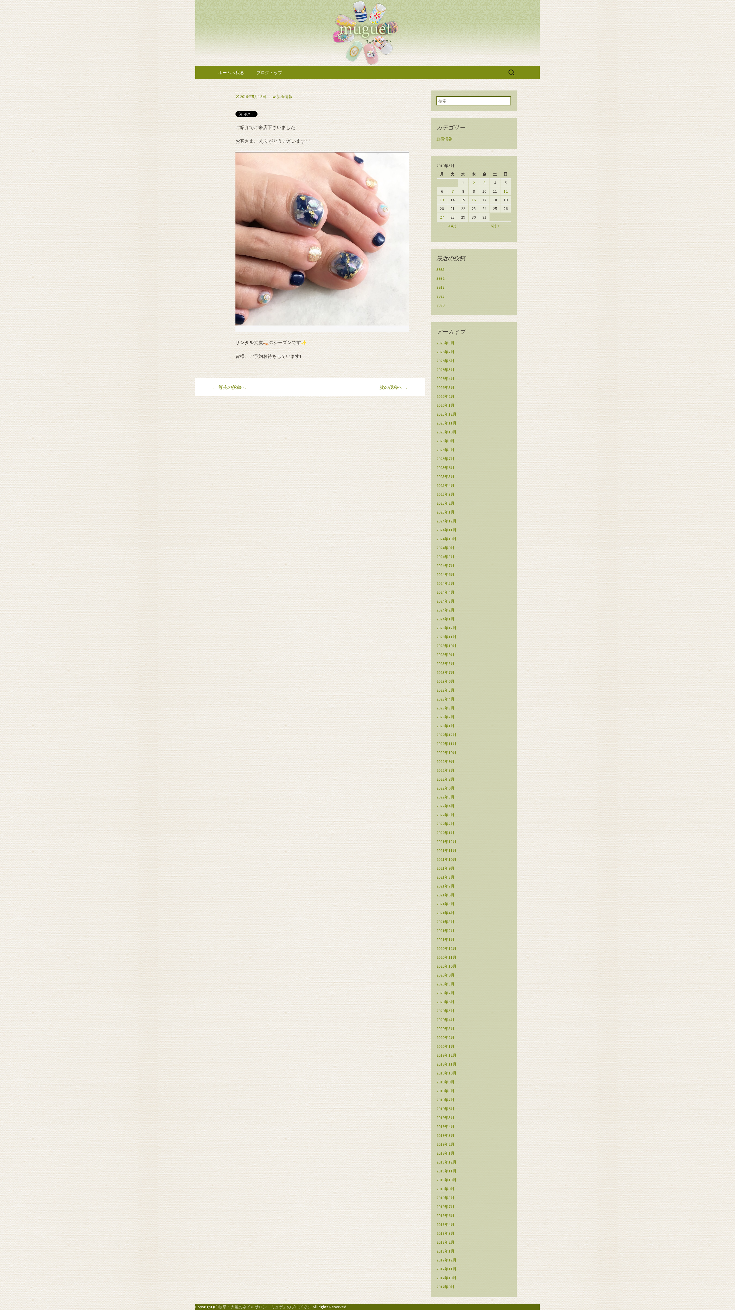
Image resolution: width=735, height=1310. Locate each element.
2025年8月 (445, 449)
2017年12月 (446, 1260)
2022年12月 (446, 734)
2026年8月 (445, 343)
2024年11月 (446, 530)
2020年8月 (445, 984)
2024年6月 (445, 574)
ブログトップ (269, 72)
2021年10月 (446, 859)
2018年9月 (445, 1188)
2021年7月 (445, 886)
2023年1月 (445, 725)
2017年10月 (446, 1277)
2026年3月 (445, 387)
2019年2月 (445, 1144)
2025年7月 (445, 458)
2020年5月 (445, 1010)
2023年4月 (445, 699)
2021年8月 (445, 877)
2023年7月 (445, 672)
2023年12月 (446, 627)
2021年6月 (445, 895)
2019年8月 (445, 1090)
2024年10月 (446, 538)
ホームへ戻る (231, 72)
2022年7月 (445, 779)
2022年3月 (445, 814)
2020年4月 (445, 1019)
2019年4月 (445, 1126)
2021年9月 (445, 868)
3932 (440, 278)
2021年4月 (445, 912)
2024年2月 (445, 610)
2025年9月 (445, 440)
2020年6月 (445, 1001)
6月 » (495, 225)
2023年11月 (446, 636)
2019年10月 (446, 1073)
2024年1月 (445, 619)
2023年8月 (445, 663)
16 (474, 199)
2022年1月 (445, 832)
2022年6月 (445, 788)
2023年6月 (445, 681)
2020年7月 (445, 992)
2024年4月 (445, 592)
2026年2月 (445, 396)
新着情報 (284, 96)
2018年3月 (445, 1233)
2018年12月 (446, 1162)
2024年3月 (445, 601)
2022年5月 (445, 797)
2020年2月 (445, 1037)
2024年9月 (445, 547)
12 (506, 191)
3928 (440, 296)
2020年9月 (445, 975)
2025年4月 (445, 485)
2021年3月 (445, 921)
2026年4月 (445, 378)
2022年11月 (446, 743)
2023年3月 (445, 708)
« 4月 (452, 225)
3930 (440, 305)
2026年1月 (445, 405)
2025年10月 (446, 432)
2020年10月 (446, 966)
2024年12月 (446, 521)
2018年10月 (446, 1179)
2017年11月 (446, 1269)
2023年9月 (445, 654)
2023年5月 (445, 690)
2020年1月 (445, 1046)
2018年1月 (445, 1251)
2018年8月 (445, 1197)
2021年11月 (446, 850)
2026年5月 (445, 369)
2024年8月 (445, 556)
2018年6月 (445, 1215)
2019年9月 (445, 1082)
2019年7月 (445, 1099)
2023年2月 (445, 716)
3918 (440, 287)
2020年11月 (446, 957)
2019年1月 (445, 1153)
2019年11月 (446, 1064)
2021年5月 (445, 903)
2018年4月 (445, 1224)
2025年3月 (445, 494)
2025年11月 (446, 423)
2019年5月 (445, 1117)
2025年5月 (445, 476)
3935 (440, 269)
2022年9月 (445, 761)
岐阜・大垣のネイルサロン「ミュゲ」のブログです (264, 1306)
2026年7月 (445, 351)
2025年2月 (445, 503)
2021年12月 (446, 841)
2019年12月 (446, 1055)
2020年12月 (446, 948)
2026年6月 (445, 360)
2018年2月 (445, 1242)
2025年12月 (446, 414)
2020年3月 (445, 1028)
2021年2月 (445, 930)
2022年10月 (446, 752)
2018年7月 (445, 1206)
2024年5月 (445, 583)
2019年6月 (445, 1108)
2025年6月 (445, 467)
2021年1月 (445, 939)
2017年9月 (445, 1286)
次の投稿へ (393, 387)
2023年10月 (446, 645)
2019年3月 (445, 1135)
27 (442, 217)
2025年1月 (445, 512)
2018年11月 (446, 1171)
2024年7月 (445, 565)
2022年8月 (445, 770)
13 (442, 199)
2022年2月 (445, 823)
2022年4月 (445, 806)
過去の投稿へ (228, 387)
